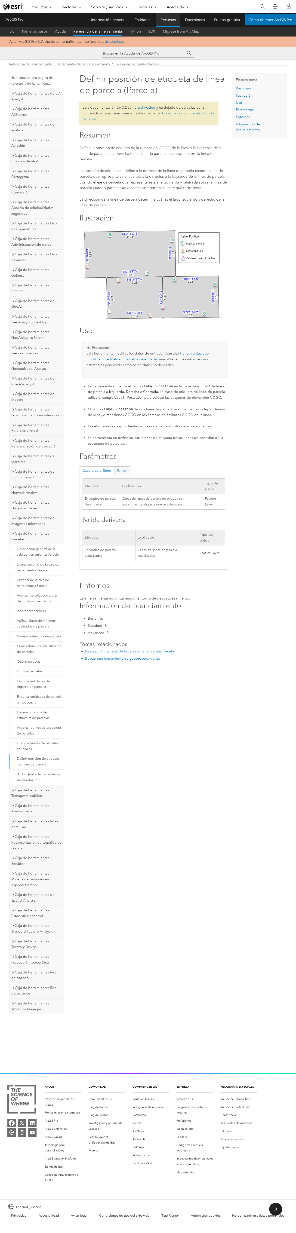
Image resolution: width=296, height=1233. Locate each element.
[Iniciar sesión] (288, 6)
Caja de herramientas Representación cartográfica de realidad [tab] (36, 842)
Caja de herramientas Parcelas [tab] (30, 536)
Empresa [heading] (182, 1086)
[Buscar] (262, 6)
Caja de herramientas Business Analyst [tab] (30, 158)
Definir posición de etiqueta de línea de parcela (38, 761)
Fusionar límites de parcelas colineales (37, 746)
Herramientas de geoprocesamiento (83, 64)
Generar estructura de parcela (39, 636)
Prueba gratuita (227, 20)
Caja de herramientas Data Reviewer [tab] (34, 257)
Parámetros (245, 110)
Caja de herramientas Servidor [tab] (30, 861)
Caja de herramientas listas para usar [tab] (34, 824)
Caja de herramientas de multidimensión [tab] (33, 474)
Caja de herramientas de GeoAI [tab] (33, 304)
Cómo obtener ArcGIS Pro (270, 20)
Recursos (168, 20)
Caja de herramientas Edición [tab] (30, 288)
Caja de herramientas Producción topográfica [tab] (30, 959)
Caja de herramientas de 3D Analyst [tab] (35, 96)
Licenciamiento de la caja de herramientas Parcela (38, 567)
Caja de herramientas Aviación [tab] (30, 143)
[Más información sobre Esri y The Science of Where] (21, 1100)
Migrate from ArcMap (181, 31)
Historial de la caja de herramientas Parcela (33, 583)
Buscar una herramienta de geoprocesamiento (122, 658)
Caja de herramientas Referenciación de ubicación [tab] (34, 443)
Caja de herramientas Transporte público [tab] (30, 793)
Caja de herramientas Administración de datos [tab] (31, 242)
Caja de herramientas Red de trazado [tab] (34, 975)
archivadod (146, 107)
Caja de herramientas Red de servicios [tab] (34, 991)
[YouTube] (32, 1132)
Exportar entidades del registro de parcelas (34, 684)
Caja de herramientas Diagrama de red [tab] (30, 505)
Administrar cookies (205, 1216)
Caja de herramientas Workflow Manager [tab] (30, 1006)
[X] (22, 1123)
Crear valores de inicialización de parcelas (39, 649)
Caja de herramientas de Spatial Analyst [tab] (33, 898)
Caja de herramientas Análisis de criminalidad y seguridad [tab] (32, 208)
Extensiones (195, 20)
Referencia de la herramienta (97, 31)
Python (135, 31)
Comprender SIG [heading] (145, 1086)
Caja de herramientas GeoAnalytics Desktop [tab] (30, 319)
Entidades (143, 20)
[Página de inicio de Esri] (13, 6)
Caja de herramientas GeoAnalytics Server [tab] (30, 335)
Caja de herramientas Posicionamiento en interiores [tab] (35, 412)
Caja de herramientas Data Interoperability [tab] (34, 226)
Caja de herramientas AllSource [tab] (30, 112)
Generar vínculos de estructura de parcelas (33, 715)
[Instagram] (22, 1132)
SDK (151, 31)
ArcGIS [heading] (50, 1086)
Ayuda (60, 31)
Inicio (10, 31)
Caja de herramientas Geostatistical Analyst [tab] (30, 366)
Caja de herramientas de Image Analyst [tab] (33, 381)
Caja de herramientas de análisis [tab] (33, 127)
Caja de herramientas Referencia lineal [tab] (30, 428)
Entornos (243, 117)
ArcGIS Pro (15, 19)
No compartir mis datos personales (258, 1216)
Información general (108, 20)
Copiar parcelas (28, 662)
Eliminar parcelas (29, 671)
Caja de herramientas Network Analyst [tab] (30, 490)
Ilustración (244, 95)
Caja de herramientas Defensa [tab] (30, 273)
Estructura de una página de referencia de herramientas (32, 81)
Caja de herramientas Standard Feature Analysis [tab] (32, 928)
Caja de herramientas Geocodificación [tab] (30, 350)
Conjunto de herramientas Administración (39, 777)
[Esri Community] (11, 1132)
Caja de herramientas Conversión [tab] (30, 189)
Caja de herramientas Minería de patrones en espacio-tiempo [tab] (30, 879)
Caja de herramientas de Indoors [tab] (33, 397)
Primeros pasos (35, 31)
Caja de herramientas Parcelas (137, 64)
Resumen (243, 88)
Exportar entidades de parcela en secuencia (39, 699)
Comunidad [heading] (97, 1086)
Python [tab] (122, 471)
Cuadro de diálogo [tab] (97, 471)
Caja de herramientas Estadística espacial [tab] (30, 913)
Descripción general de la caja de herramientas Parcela (38, 552)
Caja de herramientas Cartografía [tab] (30, 174)
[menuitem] (63, 1102)
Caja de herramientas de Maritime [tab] (33, 459)
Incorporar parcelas (31, 611)
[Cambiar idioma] (274, 6)
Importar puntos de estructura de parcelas (39, 730)
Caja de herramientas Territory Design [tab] (30, 944)
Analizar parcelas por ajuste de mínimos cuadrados (37, 598)
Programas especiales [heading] (237, 1086)
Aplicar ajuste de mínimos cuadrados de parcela (36, 623)
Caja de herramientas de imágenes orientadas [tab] (33, 521)
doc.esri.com (115, 41)
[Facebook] (11, 1123)
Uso (239, 103)
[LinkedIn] (32, 1123)
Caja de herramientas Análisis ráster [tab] (30, 809)
